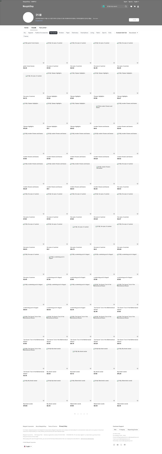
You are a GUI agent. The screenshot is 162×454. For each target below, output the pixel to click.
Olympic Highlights (52, 96)
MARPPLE (33, 1)
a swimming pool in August (54, 277)
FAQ (115, 429)
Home (26, 28)
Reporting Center (133, 429)
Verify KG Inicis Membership (87, 438)
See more (95, 18)
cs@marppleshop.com (133, 437)
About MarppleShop (41, 426)
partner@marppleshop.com (123, 439)
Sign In (125, 1)
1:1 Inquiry (122, 429)
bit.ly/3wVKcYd (39, 20)
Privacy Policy (63, 426)
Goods (33, 28)
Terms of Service (52, 426)
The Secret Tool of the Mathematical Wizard (104, 308)
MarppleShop (26, 1)
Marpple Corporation (28, 426)
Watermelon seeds (75, 404)
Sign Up (131, 1)
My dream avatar (51, 371)
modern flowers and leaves (101, 126)
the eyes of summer (52, 66)
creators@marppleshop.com (125, 440)
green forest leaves (28, 66)
